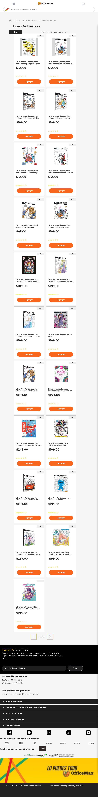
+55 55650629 (16, 680)
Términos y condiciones (75, 786)
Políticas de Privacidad (58, 786)
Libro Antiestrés (48, 20)
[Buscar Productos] (7, 9)
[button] (25, 32)
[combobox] (49, 9)
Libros (17, 20)
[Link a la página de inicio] (11, 21)
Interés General (30, 20)
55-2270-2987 (17, 683)
